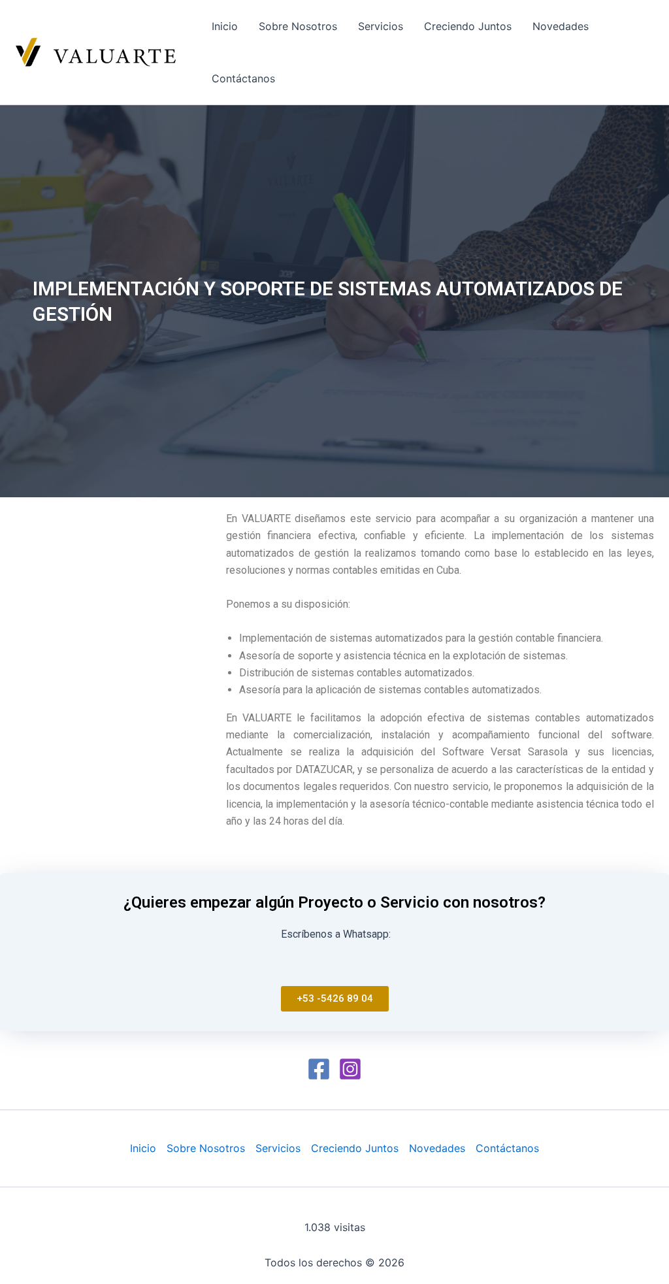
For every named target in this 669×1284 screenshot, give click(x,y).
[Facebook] (319, 1069)
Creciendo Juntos (468, 26)
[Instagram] (350, 1069)
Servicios (380, 26)
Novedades (560, 26)
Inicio (225, 26)
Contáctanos (243, 78)
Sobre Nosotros (298, 26)
